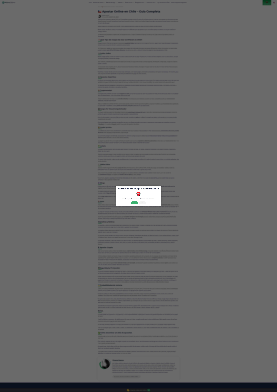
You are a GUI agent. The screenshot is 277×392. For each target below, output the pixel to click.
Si (134, 202)
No (142, 202)
